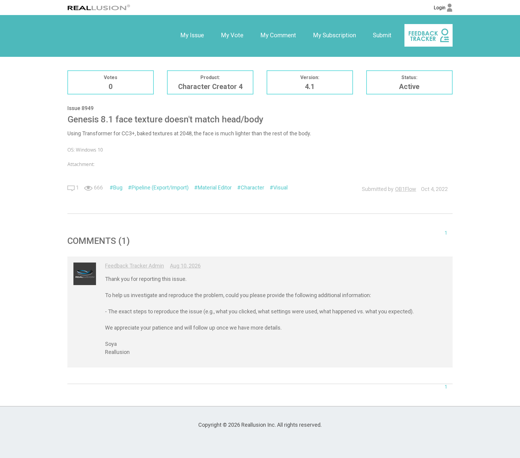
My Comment (278, 35)
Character (252, 187)
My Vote (232, 35)
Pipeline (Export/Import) (160, 187)
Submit (382, 35)
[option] (192, 35)
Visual (280, 187)
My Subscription (334, 35)
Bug (117, 187)
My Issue (192, 35)
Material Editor (215, 187)
